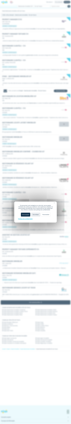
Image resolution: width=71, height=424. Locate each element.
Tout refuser (36, 214)
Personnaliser (45, 214)
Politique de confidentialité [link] (25, 219)
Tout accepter (25, 214)
